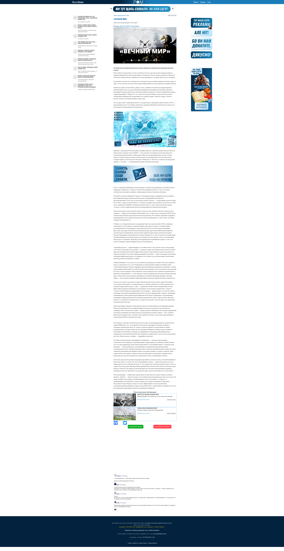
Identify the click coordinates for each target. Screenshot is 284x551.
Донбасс (137, 26)
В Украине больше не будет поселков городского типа (87, 35)
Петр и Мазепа (77, 2)
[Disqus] (145, 450)
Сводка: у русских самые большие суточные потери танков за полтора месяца (87, 26)
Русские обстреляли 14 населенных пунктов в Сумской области (87, 59)
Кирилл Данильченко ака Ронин (121, 15)
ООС (124, 26)
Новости (196, 2)
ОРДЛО (128, 26)
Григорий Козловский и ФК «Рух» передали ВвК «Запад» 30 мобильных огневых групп (87, 18)
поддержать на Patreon (162, 427)
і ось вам (158, 534)
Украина (117, 26)
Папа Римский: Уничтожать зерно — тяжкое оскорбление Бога (87, 42)
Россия (132, 26)
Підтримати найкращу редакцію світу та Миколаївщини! (142, 530)
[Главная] (138, 2)
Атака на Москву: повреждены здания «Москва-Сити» (88, 68)
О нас (209, 2)
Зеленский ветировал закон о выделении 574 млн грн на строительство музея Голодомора (87, 85)
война (121, 26)
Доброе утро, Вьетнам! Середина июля (148, 394)
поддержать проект (135, 427)
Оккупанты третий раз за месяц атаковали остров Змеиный (86, 51)
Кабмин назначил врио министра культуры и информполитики (86, 76)
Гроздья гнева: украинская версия (147, 408)
